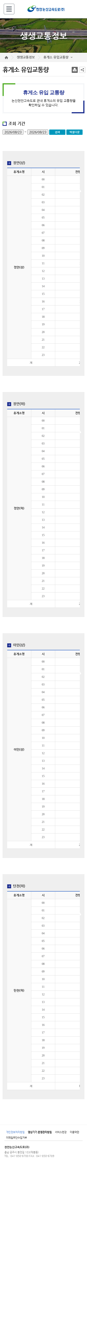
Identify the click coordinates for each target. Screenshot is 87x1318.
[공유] (82, 70)
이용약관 (74, 1132)
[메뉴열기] (9, 9)
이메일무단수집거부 (16, 1137)
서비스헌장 (61, 1132)
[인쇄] (75, 70)
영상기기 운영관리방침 (40, 1132)
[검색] (57, 132)
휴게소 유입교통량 (55, 57)
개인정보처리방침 (15, 1132)
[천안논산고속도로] (45, 8)
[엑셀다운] (74, 132)
